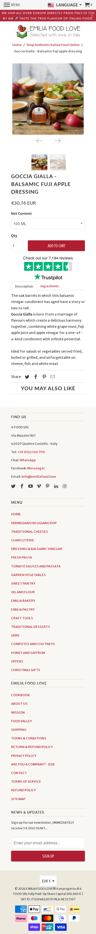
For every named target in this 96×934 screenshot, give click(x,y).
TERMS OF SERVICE (26, 781)
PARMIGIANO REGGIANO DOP (34, 523)
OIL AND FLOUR (23, 592)
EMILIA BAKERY (23, 601)
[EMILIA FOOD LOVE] (48, 32)
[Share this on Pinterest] (44, 377)
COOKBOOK (20, 695)
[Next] (57, 140)
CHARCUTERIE (22, 540)
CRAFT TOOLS (22, 618)
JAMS (15, 635)
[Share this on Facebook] (35, 377)
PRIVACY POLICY (23, 756)
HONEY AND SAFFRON (28, 653)
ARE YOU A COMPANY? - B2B (33, 764)
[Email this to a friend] (52, 377)
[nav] (12, 5)
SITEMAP (18, 799)
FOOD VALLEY (21, 721)
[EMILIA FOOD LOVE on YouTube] (31, 486)
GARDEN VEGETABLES (28, 575)
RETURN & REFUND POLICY (32, 747)
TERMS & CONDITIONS (28, 738)
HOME (16, 514)
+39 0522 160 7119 (31, 452)
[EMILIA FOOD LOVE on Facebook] (22, 486)
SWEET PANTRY (23, 583)
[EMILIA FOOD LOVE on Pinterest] (48, 486)
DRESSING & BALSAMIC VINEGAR (36, 549)
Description (24, 286)
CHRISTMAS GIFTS (25, 670)
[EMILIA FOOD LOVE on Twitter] (13, 486)
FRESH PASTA (21, 557)
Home (17, 45)
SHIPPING (18, 730)
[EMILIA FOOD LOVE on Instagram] (65, 486)
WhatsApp (28, 460)
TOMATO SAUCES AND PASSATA (36, 566)
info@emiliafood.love (38, 476)
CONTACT (19, 773)
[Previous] (38, 140)
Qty (14, 235)
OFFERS (17, 661)
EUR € (48, 881)
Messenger (36, 468)
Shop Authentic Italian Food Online (53, 45)
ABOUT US (19, 704)
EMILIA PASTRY (23, 609)
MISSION (18, 712)
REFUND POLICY (23, 790)
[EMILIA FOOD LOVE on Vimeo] (39, 486)
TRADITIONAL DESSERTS (30, 627)
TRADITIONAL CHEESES (29, 532)
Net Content (21, 213)
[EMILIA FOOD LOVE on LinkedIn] (56, 486)
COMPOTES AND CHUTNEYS (33, 644)
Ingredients (49, 286)
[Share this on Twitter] (26, 377)
